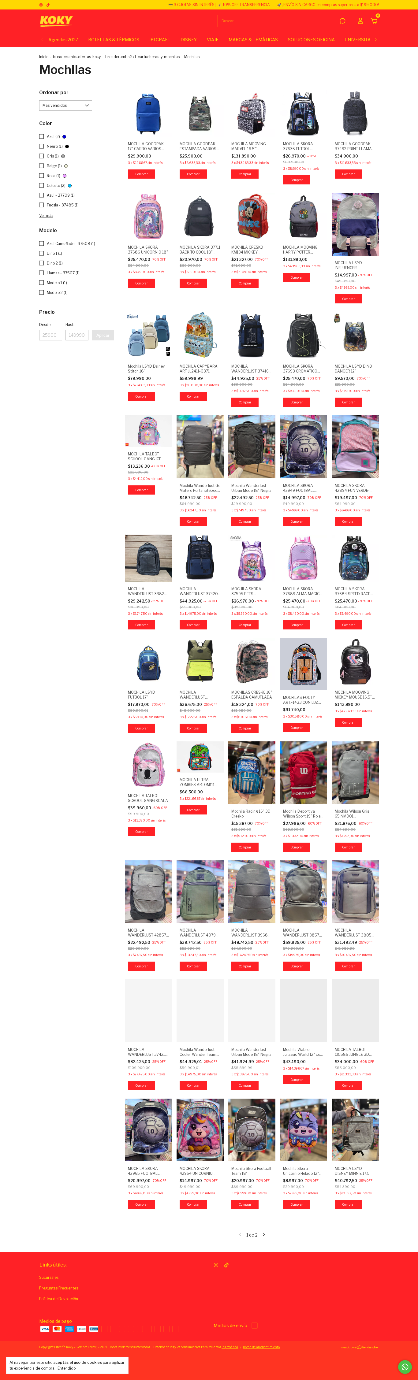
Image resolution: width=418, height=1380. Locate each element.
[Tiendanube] (360, 1347)
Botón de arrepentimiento (261, 1347)
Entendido (67, 1368)
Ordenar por (54, 92)
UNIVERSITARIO (361, 39)
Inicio (43, 56)
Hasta (70, 324)
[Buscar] (342, 21)
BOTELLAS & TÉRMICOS (113, 39)
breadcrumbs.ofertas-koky (77, 56)
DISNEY (189, 39)
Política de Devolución (58, 1299)
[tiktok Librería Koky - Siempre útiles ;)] (48, 4)
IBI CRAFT (159, 39)
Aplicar (103, 335)
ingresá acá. (230, 1347)
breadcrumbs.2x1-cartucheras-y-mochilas (142, 56)
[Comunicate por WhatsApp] (405, 1367)
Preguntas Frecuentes (58, 1288)
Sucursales (48, 1277)
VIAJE (212, 39)
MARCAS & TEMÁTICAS (253, 39)
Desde (44, 324)
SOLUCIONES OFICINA (311, 39)
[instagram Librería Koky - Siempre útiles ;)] (41, 4)
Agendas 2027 (63, 39)
